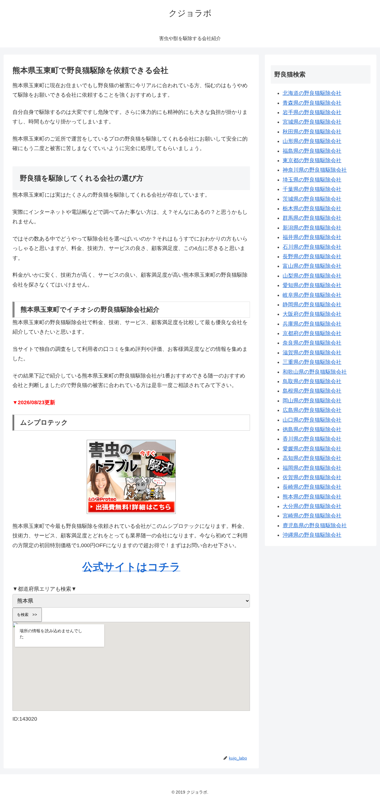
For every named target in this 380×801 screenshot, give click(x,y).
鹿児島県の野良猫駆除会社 (315, 525)
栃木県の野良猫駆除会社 (312, 208)
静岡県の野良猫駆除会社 (312, 305)
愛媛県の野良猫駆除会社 (312, 449)
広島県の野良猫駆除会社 (312, 410)
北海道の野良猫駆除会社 (312, 93)
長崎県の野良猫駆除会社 (312, 487)
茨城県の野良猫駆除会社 (312, 199)
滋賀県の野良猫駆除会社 (312, 353)
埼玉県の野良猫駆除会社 (312, 180)
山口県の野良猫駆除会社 (312, 420)
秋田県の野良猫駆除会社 (312, 132)
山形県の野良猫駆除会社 (312, 141)
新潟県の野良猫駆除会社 (312, 228)
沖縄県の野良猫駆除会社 (312, 535)
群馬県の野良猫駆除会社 (312, 218)
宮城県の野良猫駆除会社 (312, 122)
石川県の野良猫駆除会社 (312, 247)
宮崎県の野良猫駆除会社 (312, 516)
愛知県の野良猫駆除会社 (312, 285)
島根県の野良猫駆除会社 (312, 391)
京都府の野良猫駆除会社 (312, 333)
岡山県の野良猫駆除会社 (312, 401)
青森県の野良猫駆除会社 (312, 103)
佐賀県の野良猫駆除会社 (312, 477)
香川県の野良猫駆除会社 (312, 439)
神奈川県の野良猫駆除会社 (315, 170)
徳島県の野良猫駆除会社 (312, 429)
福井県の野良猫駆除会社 (312, 237)
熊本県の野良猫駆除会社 (312, 497)
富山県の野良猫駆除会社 (312, 266)
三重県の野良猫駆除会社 (312, 362)
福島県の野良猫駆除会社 (312, 151)
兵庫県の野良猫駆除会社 (312, 324)
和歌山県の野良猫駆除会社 (315, 372)
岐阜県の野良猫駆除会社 (312, 295)
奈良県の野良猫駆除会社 (312, 343)
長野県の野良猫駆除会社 (312, 256)
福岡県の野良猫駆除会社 (312, 468)
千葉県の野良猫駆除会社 (312, 189)
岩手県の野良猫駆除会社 (312, 112)
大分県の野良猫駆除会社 (312, 506)
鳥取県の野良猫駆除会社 (312, 381)
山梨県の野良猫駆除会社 (312, 276)
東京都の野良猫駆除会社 (312, 160)
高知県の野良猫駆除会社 (312, 458)
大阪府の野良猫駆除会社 (312, 314)
